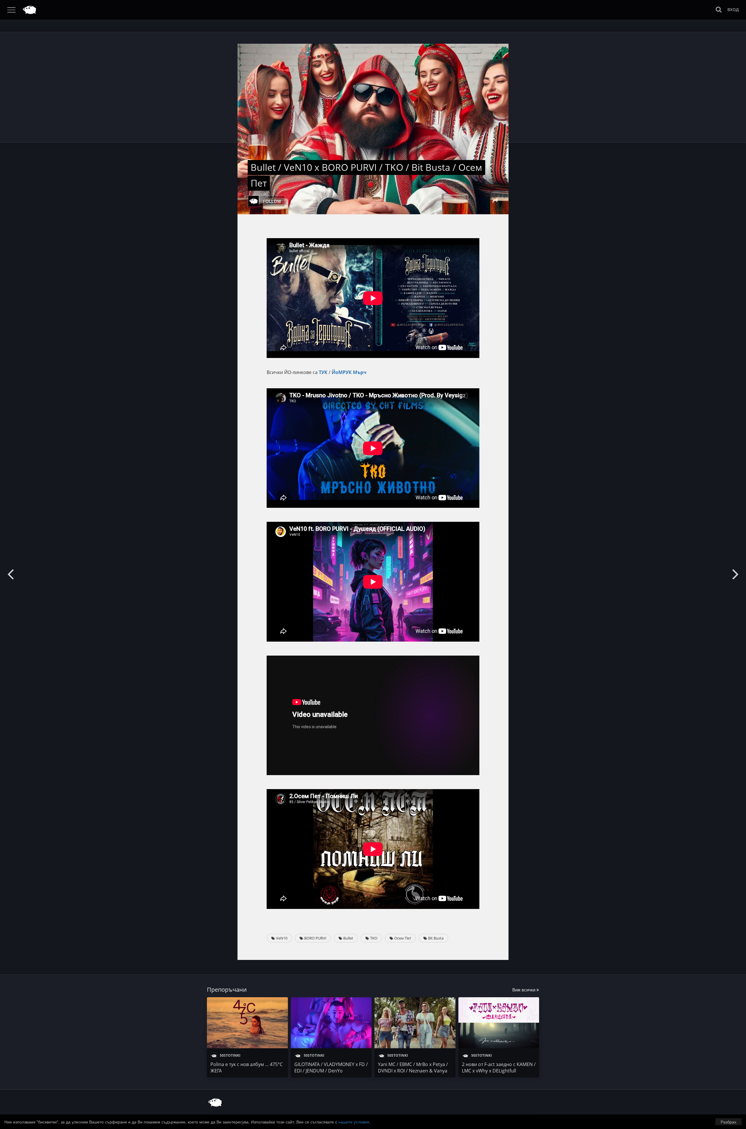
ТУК (323, 372)
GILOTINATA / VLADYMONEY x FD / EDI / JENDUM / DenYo (331, 1067)
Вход (733, 9)
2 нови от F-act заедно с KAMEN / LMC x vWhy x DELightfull (499, 1067)
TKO (373, 938)
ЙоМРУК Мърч (349, 372)
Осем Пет (402, 938)
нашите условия (353, 1122)
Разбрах (728, 1122)
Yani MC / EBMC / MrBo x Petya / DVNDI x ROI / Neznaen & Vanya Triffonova (413, 1070)
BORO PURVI (314, 938)
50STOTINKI (229, 1055)
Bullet (347, 938)
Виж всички (524, 989)
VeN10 (281, 938)
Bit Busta (435, 938)
